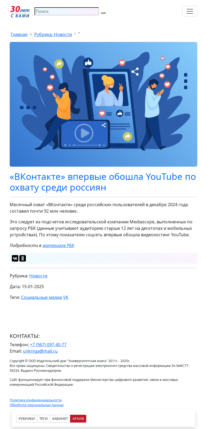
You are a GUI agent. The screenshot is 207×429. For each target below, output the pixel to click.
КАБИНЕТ (60, 418)
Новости (38, 276)
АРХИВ (78, 418)
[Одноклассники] (22, 258)
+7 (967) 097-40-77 (48, 345)
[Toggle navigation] (189, 11)
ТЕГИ (43, 418)
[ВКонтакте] (15, 258)
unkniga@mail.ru (40, 351)
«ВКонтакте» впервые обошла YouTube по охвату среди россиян (103, 181)
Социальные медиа (41, 297)
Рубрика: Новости (53, 34)
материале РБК (58, 245)
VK (65, 297)
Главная (19, 34)
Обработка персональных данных (37, 405)
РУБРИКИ (27, 418)
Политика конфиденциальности (36, 400)
